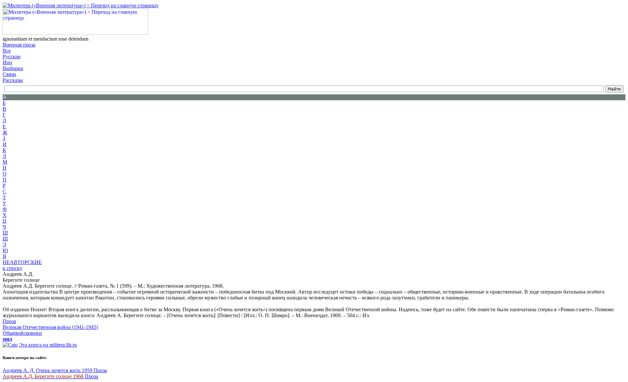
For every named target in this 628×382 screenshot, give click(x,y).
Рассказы (13, 80)
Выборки (13, 68)
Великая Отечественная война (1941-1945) (50, 327)
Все (7, 50)
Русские (12, 56)
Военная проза (19, 45)
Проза (9, 321)
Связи (9, 74)
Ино (7, 62)
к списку (12, 268)
